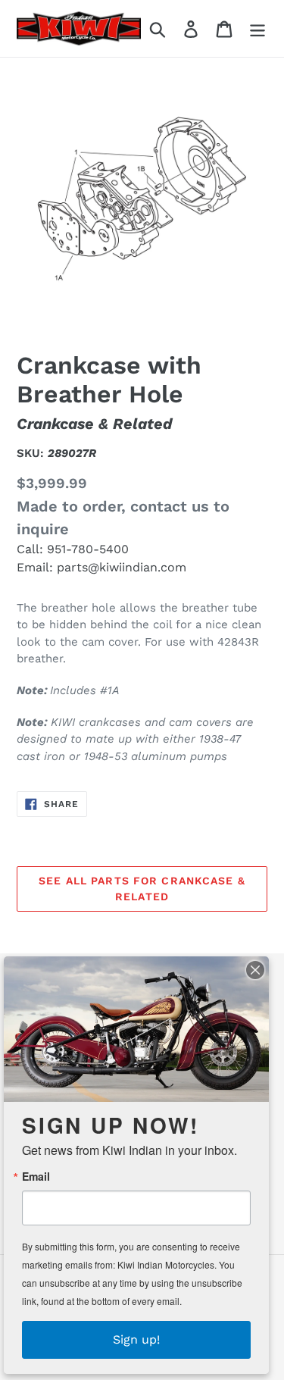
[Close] (255, 970)
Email (36, 1176)
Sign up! (136, 1339)
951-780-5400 (88, 549)
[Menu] (257, 28)
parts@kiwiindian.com (121, 567)
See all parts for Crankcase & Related (142, 889)
